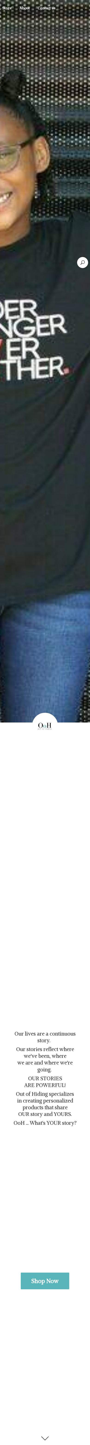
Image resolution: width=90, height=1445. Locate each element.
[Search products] (82, 262)
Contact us (46, 8)
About (25, 8)
